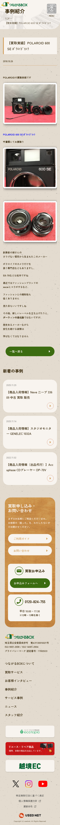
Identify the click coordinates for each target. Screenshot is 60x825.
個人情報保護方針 (28, 801)
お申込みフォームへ (26, 583)
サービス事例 (14, 698)
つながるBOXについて (19, 663)
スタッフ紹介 (14, 715)
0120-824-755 (35, 601)
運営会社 (28, 806)
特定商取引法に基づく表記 (30, 795)
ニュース (11, 706)
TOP (7, 18)
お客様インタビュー (18, 680)
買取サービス (14, 672)
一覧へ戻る (16, 351)
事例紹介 (11, 689)
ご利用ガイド (22, 539)
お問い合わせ (22, 551)
